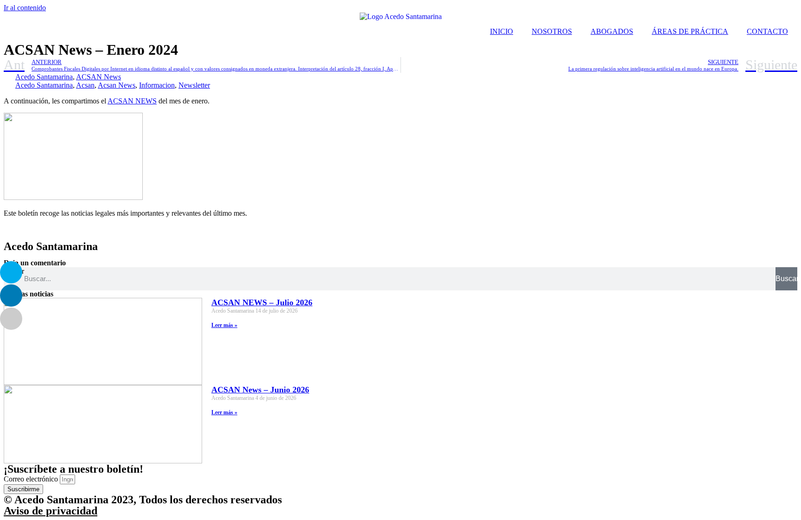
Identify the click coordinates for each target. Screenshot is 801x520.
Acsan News (116, 85)
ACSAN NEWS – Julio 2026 (261, 302)
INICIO (501, 31)
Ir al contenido (25, 8)
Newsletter (194, 85)
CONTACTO (767, 31)
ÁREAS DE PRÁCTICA (690, 31)
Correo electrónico (32, 479)
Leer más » (224, 325)
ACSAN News (98, 77)
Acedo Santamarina (44, 77)
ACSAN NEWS (132, 101)
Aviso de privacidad (50, 511)
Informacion (157, 85)
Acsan (85, 85)
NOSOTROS (552, 31)
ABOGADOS (612, 31)
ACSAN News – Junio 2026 (260, 389)
